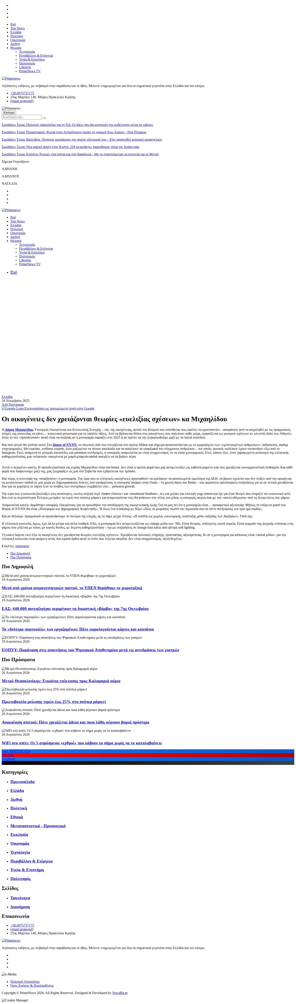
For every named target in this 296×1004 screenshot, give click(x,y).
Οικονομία (17, 40)
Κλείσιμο (8, 112)
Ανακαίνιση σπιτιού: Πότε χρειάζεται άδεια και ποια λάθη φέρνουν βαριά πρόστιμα (75, 722)
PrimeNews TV (30, 71)
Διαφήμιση (20, 906)
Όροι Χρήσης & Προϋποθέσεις (32, 985)
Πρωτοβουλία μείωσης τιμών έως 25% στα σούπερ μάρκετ (54, 701)
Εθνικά (16, 817)
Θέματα (15, 48)
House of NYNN (65, 445)
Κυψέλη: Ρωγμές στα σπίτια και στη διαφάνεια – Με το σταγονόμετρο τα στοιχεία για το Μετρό (80, 154)
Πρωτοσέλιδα (22, 781)
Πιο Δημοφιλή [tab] (20, 553)
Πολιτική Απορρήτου (25, 981)
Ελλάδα (15, 32)
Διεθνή (15, 44)
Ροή (13, 24)
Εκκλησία (19, 834)
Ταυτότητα (20, 898)
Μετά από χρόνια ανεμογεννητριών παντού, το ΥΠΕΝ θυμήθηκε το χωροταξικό (72, 588)
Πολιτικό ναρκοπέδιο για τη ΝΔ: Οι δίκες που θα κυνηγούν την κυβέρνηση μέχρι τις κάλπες (77, 125)
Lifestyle (25, 67)
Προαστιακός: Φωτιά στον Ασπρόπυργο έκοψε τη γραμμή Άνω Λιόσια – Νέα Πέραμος (74, 132)
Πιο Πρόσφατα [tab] (20, 557)
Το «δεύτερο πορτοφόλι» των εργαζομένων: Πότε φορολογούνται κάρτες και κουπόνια (78, 629)
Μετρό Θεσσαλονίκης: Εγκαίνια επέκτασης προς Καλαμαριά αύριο (61, 681)
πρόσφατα (22, 546)
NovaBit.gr (120, 993)
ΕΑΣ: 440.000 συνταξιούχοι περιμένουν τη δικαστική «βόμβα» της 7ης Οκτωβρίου (75, 608)
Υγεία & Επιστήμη (32, 59)
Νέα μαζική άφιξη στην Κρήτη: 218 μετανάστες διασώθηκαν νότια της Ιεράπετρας (70, 147)
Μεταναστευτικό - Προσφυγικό (38, 826)
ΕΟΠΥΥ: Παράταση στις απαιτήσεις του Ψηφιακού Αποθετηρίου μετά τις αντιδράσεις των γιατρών (90, 650)
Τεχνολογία (27, 51)
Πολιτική (16, 36)
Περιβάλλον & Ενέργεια (36, 55)
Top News (17, 28)
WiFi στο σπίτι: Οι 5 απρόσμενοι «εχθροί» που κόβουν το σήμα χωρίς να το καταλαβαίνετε (82, 743)
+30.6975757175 (22, 93)
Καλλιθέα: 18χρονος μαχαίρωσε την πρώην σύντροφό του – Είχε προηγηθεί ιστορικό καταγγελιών (82, 139)
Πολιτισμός (27, 63)
